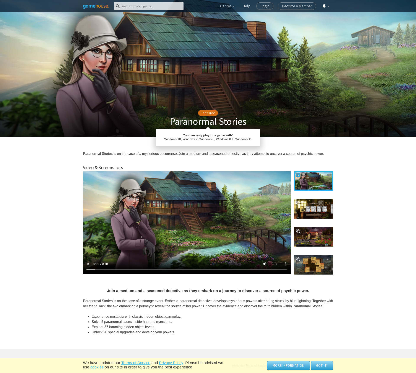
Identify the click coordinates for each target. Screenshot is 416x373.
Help (246, 5)
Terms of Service (135, 363)
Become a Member (297, 5)
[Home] (96, 6)
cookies (97, 367)
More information (288, 365)
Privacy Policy (171, 363)
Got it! (322, 365)
